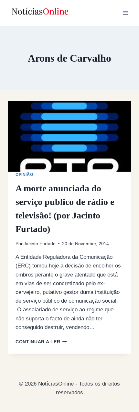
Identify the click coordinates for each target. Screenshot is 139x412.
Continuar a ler (41, 341)
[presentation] (69, 136)
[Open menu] (125, 13)
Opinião (24, 174)
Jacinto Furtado (40, 243)
